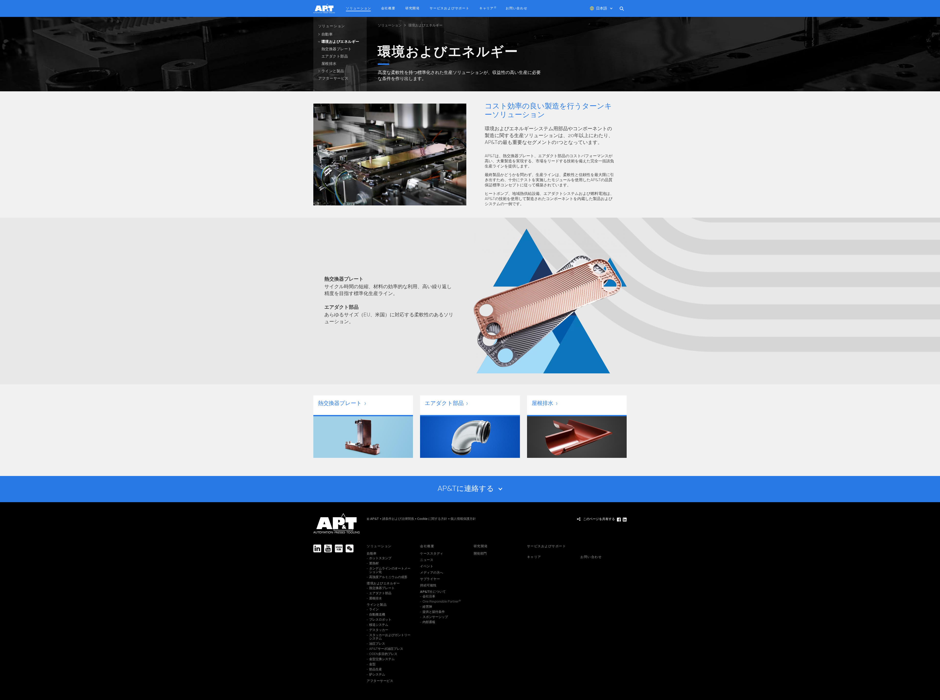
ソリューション (390, 25)
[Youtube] (328, 548)
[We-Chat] (349, 548)
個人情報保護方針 (463, 519)
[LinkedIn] (317, 548)
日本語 (601, 9)
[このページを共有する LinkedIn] (625, 520)
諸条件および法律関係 (398, 519)
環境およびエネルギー (425, 25)
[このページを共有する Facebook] (619, 520)
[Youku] (339, 548)
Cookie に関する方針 (432, 519)
